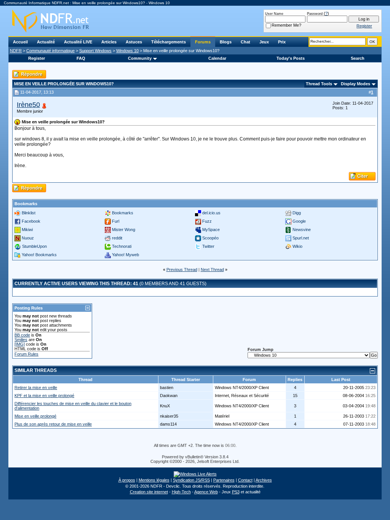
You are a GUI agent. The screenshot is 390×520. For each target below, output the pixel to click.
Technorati (121, 246)
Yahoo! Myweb (125, 254)
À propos (126, 480)
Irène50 (28, 104)
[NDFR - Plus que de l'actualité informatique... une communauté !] (195, 21)
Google (299, 221)
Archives (264, 480)
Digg (296, 213)
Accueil (20, 42)
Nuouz (28, 238)
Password (315, 14)
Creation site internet (149, 492)
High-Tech (181, 492)
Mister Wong (123, 229)
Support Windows (95, 50)
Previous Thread (181, 269)
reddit (117, 238)
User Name (274, 14)
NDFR (16, 50)
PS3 (236, 492)
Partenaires (224, 480)
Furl (115, 221)
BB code (22, 335)
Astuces (134, 42)
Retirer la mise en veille (35, 387)
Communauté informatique (50, 50)
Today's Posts (291, 58)
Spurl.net (300, 238)
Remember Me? (286, 25)
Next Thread (212, 269)
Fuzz (207, 221)
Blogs (226, 42)
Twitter (208, 246)
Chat (245, 42)
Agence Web (206, 492)
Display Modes (355, 83)
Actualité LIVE (78, 42)
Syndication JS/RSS (191, 480)
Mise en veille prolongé (35, 416)
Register (36, 58)
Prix (282, 42)
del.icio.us (211, 213)
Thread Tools (319, 83)
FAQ (81, 58)
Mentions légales (154, 480)
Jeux (264, 42)
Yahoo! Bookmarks (39, 254)
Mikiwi (27, 229)
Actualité (46, 42)
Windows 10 (127, 50)
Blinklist (28, 213)
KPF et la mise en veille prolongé (44, 395)
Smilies (20, 339)
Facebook (31, 221)
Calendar (217, 58)
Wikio (297, 246)
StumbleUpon (34, 246)
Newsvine (301, 229)
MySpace (211, 229)
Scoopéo (210, 238)
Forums (203, 42)
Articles (109, 42)
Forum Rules (26, 354)
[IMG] (19, 344)
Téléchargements (168, 42)
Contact (245, 480)
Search (357, 58)
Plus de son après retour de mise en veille (53, 424)
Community (140, 58)
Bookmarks (122, 213)
